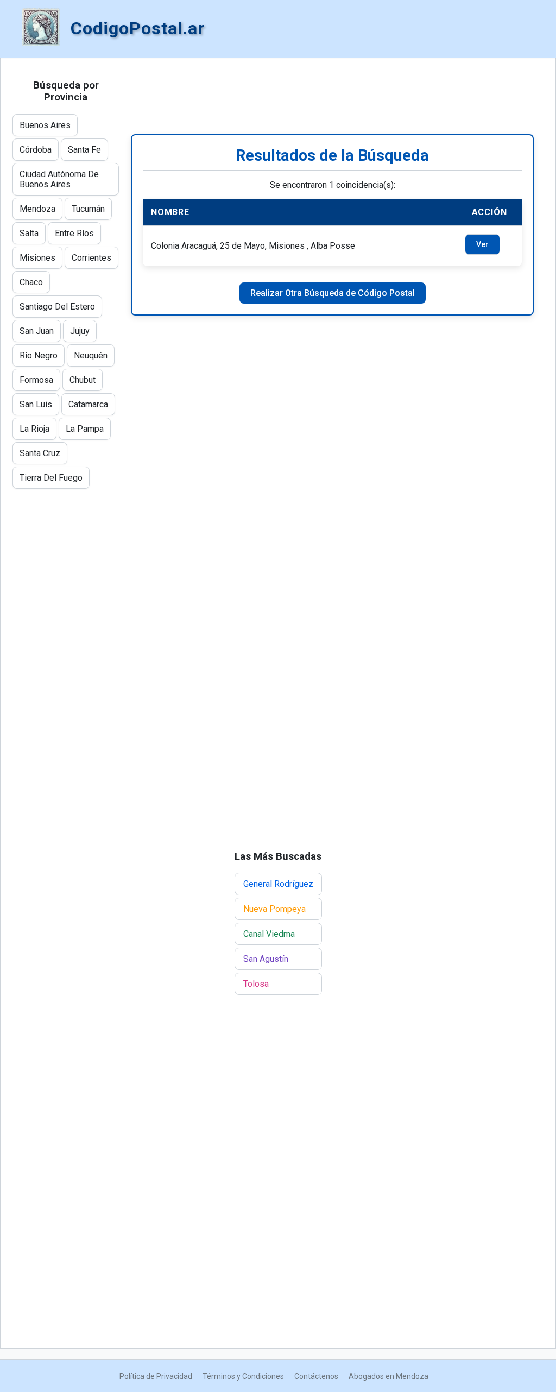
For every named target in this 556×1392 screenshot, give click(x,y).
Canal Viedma (269, 934)
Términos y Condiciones (243, 1376)
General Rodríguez (278, 884)
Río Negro (39, 355)
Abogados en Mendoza (388, 1376)
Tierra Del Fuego (51, 478)
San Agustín (265, 959)
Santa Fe (84, 149)
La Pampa (85, 429)
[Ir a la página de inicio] (41, 28)
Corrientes (91, 258)
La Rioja (34, 429)
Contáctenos (316, 1376)
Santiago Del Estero (57, 306)
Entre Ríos (74, 233)
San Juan (37, 331)
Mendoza (37, 209)
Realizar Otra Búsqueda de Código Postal (332, 293)
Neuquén (91, 355)
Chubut (83, 380)
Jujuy (80, 331)
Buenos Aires (45, 125)
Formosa (36, 380)
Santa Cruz (40, 453)
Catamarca (88, 404)
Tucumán (88, 209)
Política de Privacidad (155, 1376)
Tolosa (256, 984)
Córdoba (36, 149)
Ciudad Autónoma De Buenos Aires (59, 179)
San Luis (36, 404)
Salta (29, 233)
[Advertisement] (332, 96)
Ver (482, 244)
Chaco (31, 282)
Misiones (37, 258)
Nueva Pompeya (274, 909)
